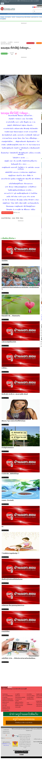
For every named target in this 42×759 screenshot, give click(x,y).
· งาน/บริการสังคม (30, 697)
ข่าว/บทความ (39, 43)
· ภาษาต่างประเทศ (18, 699)
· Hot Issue (4, 705)
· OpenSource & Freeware (7, 700)
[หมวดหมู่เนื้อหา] (27, 17)
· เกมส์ (27, 703)
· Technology (5, 694)
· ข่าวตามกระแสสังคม (30, 696)
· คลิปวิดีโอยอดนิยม (30, 699)
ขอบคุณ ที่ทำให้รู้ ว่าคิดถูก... (6, 218)
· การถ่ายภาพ (4, 704)
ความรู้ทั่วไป (10, 42)
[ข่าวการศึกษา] (8, 17)
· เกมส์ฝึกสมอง (29, 704)
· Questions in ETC (6, 708)
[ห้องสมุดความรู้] (20, 17)
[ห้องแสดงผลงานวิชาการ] (34, 17)
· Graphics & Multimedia (7, 699)
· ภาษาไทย (17, 700)
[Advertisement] (21, 229)
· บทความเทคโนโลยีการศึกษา (7, 696)
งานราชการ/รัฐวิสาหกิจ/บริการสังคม (10, 43)
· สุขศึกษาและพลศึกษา (19, 702)
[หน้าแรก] (2, 17)
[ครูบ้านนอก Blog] (14, 17)
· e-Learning (4, 697)
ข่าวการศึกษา (3, 42)
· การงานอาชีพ (17, 707)
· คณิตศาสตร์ (17, 696)
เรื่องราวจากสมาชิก (30, 43)
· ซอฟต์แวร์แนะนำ (5, 702)
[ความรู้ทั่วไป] (3, 18)
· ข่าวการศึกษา (29, 694)
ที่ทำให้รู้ (17, 218)
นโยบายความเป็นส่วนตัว (5, 2)
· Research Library (6, 707)
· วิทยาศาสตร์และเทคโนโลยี (20, 697)
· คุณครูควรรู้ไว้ (39, 701)
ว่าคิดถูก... (21, 218)
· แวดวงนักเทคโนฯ (5, 710)
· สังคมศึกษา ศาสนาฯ (19, 704)
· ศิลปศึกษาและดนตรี (19, 705)
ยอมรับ (2, 3)
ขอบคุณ (13, 218)
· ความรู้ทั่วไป (17, 694)
